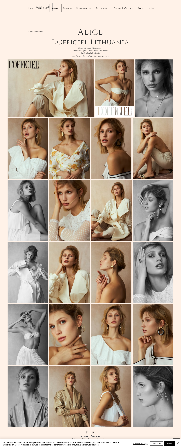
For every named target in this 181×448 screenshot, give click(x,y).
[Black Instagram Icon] (93, 432)
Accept (169, 443)
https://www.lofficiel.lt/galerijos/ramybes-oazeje (90, 56)
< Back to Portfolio (35, 31)
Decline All (156, 443)
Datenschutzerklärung (89, 444)
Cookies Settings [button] (140, 443)
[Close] (177, 443)
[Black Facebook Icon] (86, 432)
